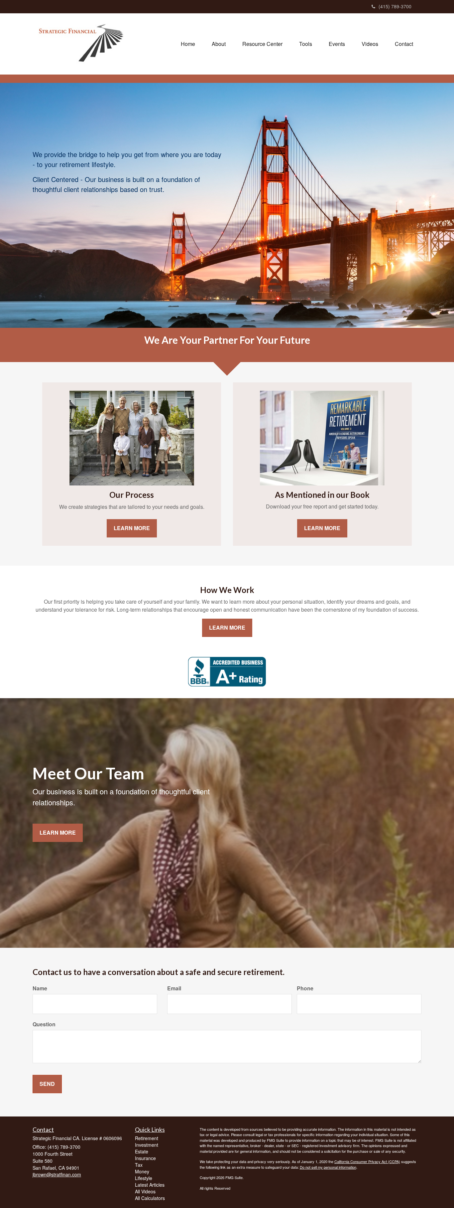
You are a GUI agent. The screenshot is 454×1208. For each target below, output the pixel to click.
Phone (305, 988)
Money (142, 1171)
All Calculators (150, 1198)
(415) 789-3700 (395, 6)
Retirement (146, 1138)
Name (40, 988)
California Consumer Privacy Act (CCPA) (367, 1161)
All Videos (145, 1191)
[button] (218, 44)
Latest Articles (150, 1184)
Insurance (145, 1158)
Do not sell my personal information (328, 1167)
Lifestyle (143, 1178)
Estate (141, 1151)
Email (174, 988)
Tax (139, 1164)
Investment (146, 1144)
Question (44, 1024)
